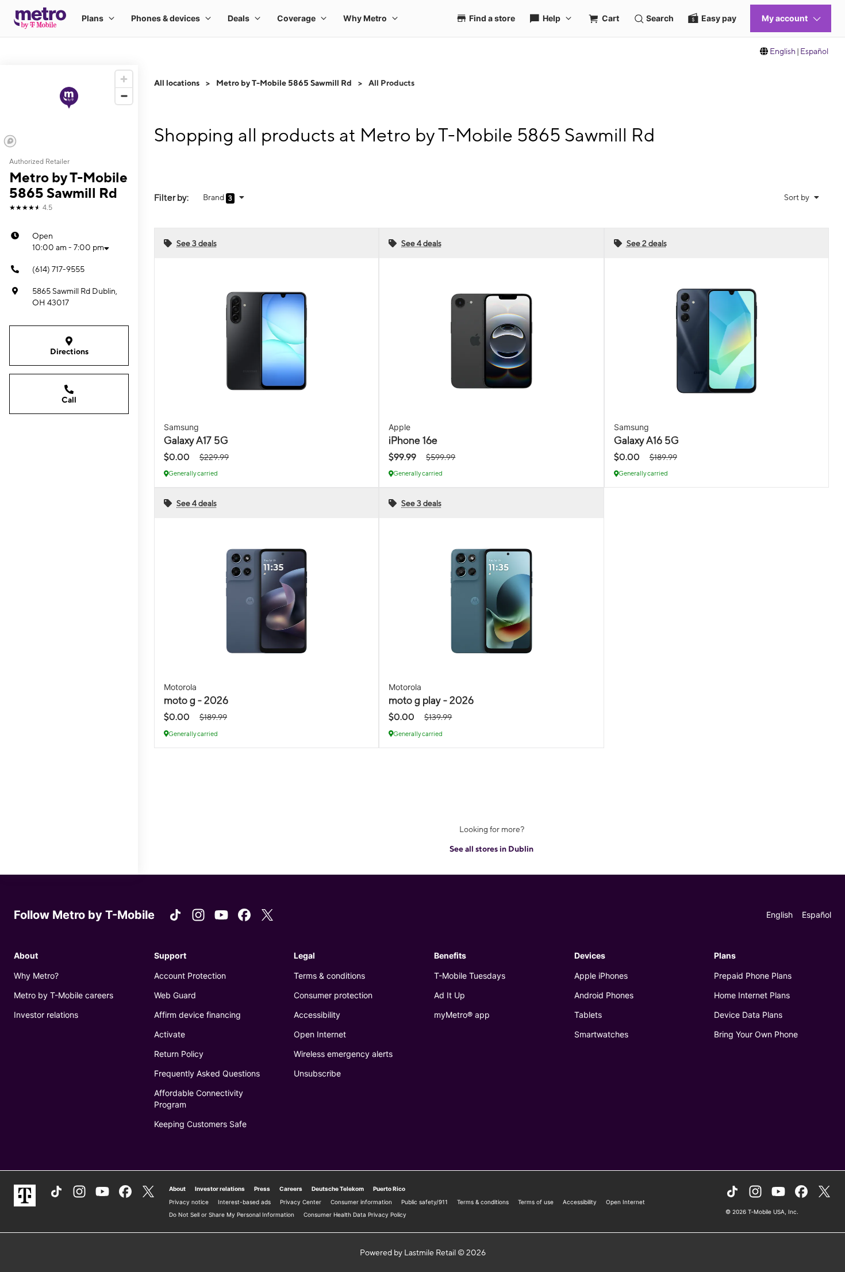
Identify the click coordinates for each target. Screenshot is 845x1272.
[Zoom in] (124, 79)
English (783, 51)
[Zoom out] (124, 95)
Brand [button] (214, 197)
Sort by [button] (797, 197)
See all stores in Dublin (491, 848)
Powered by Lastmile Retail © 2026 (423, 1252)
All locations (176, 82)
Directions (69, 351)
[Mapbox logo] (10, 141)
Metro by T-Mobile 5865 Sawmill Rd (284, 82)
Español (814, 51)
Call (69, 399)
